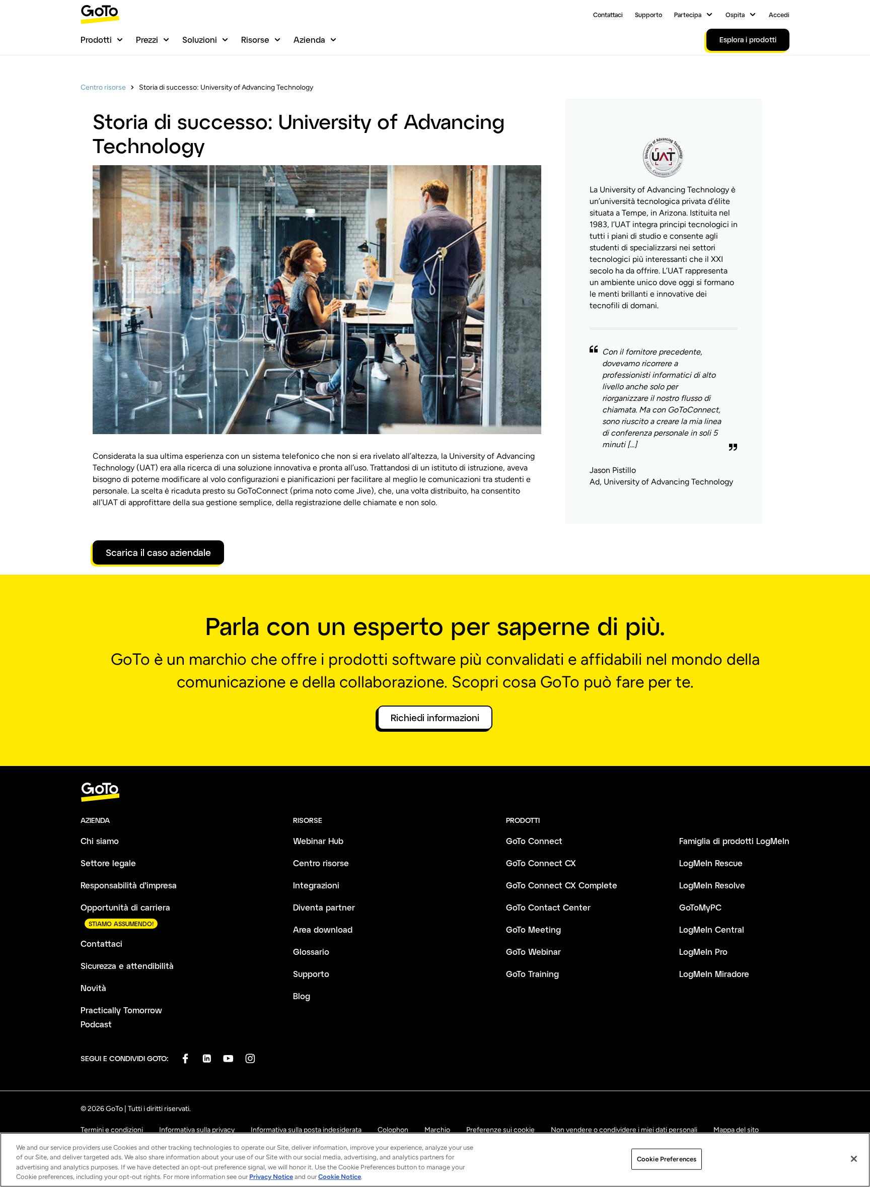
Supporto (648, 14)
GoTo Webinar (533, 951)
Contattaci (608, 14)
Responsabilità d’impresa (129, 885)
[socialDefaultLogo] (185, 1058)
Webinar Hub (318, 841)
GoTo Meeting (533, 929)
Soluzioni (199, 39)
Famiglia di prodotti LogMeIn (734, 841)
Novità (93, 988)
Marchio (437, 1130)
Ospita (735, 14)
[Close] (854, 1159)
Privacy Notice (271, 1176)
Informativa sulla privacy (197, 1130)
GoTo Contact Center (548, 907)
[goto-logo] (435, 792)
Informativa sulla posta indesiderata (306, 1130)
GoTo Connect (534, 841)
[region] (435, 1160)
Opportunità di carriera (125, 907)
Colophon (393, 1130)
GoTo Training (532, 974)
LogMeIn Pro (703, 951)
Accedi (779, 14)
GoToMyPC (700, 907)
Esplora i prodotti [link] (747, 39)
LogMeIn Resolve (712, 885)
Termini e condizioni (112, 1130)
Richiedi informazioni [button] (435, 717)
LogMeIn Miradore (714, 974)
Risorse (255, 39)
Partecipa (687, 14)
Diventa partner (324, 907)
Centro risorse (103, 87)
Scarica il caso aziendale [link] (158, 552)
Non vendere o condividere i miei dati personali (624, 1130)
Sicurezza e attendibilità (127, 965)
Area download (322, 929)
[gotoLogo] (100, 14)
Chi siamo (100, 841)
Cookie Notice (339, 1176)
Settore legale (108, 863)
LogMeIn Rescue (711, 863)
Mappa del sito (736, 1130)
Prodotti (96, 39)
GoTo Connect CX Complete (561, 885)
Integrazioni (316, 885)
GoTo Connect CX (541, 863)
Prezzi (147, 39)
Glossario (311, 951)
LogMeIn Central (711, 929)
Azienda (309, 39)
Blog (301, 996)
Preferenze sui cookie (500, 1130)
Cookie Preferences (666, 1159)
